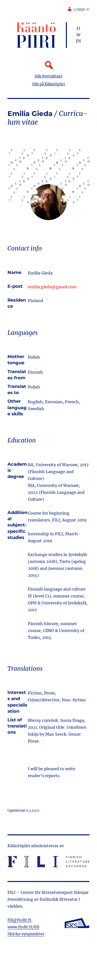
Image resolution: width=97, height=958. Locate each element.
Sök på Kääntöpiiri (48, 84)
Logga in (81, 9)
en (78, 41)
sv (78, 35)
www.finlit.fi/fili (23, 926)
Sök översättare (48, 76)
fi (78, 28)
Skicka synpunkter (25, 933)
